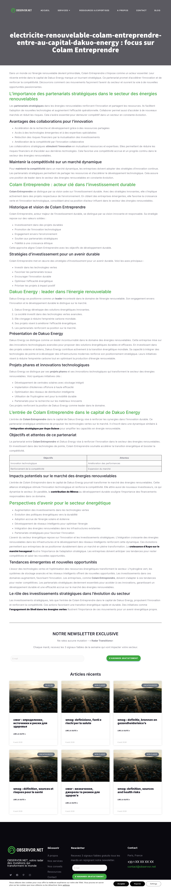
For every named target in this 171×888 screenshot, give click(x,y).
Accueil (45, 10)
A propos (122, 10)
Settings (153, 884)
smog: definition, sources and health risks (136, 790)
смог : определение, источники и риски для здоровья (30, 723)
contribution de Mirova (64, 491)
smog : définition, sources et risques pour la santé (33, 790)
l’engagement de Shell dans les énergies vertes (38, 609)
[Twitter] (10, 875)
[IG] (30, 875)
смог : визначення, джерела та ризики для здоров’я (82, 792)
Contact (141, 10)
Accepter (121, 884)
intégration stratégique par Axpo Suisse (35, 428)
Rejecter (137, 884)
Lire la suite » (19, 734)
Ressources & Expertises (94, 10)
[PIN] (23, 875)
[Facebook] (17, 875)
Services (63, 10)
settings (66, 885)
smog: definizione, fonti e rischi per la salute (83, 721)
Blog (157, 10)
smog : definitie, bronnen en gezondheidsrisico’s (137, 721)
